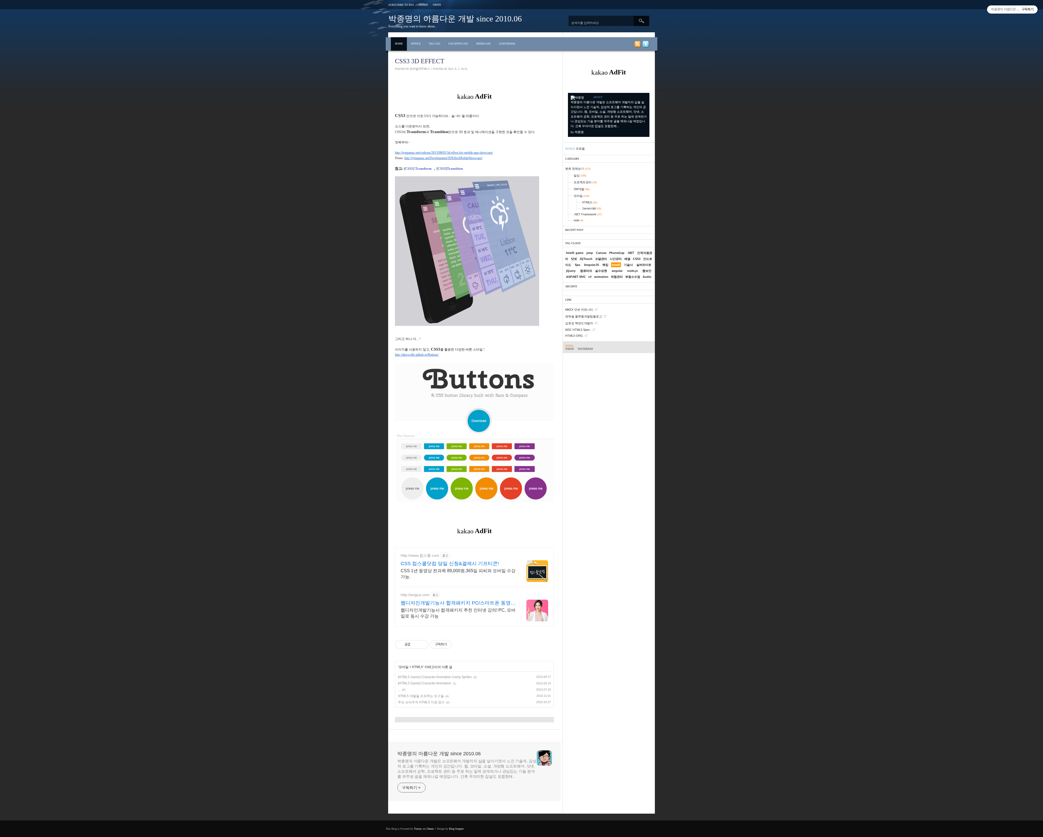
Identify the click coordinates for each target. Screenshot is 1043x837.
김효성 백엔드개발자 (579, 323)
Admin (423, 4)
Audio (647, 276)
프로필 (580, 148)
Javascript (591, 208)
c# (590, 276)
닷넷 (574, 258)
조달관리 (601, 258)
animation (601, 276)
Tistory (418, 828)
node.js (632, 270)
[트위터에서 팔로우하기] (645, 45)
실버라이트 (643, 264)
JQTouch (585, 258)
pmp (589, 252)
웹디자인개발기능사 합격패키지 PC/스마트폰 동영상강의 (458, 603)
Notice (416, 43)
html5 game (574, 252)
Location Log (458, 43)
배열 (627, 258)
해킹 (605, 264)
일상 (580, 175)
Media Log (483, 43)
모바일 (404, 667)
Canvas (601, 252)
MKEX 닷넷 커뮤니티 (579, 309)
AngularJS (591, 264)
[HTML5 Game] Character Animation (424, 683)
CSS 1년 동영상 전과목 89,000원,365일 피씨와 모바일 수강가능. (458, 573)
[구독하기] (637, 45)
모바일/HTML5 (420, 68)
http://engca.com (415, 595)
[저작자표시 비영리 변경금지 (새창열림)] (459, 644)
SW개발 (581, 189)
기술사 (628, 264)
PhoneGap (616, 252)
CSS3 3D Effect (419, 61)
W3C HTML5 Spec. (578, 329)
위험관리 (617, 276)
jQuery (571, 270)
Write (437, 4)
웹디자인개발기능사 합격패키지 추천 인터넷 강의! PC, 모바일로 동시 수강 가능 (458, 613)
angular (617, 270)
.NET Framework (588, 214)
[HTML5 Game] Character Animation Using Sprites (435, 677)
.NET (630, 252)
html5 (616, 264)
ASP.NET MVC (576, 276)
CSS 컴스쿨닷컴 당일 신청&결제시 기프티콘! (450, 563)
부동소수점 (632, 276)
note (578, 220)
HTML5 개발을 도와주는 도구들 (421, 696)
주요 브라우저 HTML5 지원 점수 (421, 702)
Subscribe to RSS (401, 4)
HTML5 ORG (574, 335)
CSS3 (636, 258)
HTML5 (417, 667)
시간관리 (616, 258)
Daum (430, 828)
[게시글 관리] (422, 644)
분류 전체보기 (577, 168)
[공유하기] (415, 644)
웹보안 (646, 270)
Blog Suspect (456, 828)
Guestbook (507, 43)
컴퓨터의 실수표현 (593, 270)
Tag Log (434, 43)
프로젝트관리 (585, 182)
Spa (577, 264)
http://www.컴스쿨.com (420, 555)
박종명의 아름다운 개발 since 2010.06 (455, 18)
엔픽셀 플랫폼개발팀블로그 (583, 316)
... (399, 689)
